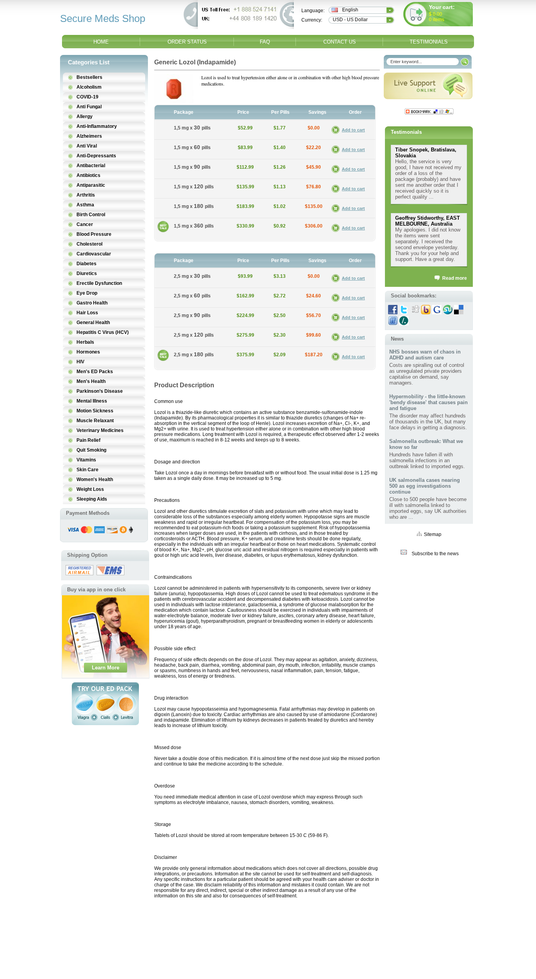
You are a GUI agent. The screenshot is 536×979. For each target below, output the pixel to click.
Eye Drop (87, 293)
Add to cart (353, 130)
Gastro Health (92, 303)
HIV (80, 362)
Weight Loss (90, 489)
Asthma (85, 205)
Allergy (85, 116)
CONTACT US (339, 42)
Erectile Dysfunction (99, 283)
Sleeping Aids (92, 499)
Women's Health (95, 479)
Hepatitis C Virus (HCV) (103, 332)
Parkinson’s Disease (100, 391)
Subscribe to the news (435, 553)
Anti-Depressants (96, 156)
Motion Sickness (95, 411)
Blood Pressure (94, 234)
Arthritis (86, 195)
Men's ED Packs (95, 371)
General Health (93, 322)
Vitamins (86, 460)
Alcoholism (89, 87)
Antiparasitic (91, 185)
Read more (454, 278)
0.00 (437, 14)
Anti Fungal (89, 106)
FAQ (265, 42)
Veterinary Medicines (100, 430)
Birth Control (91, 214)
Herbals (85, 342)
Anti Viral (87, 146)
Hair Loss (87, 312)
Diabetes (87, 263)
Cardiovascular (94, 254)
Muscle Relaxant (95, 420)
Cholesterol (89, 244)
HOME (101, 42)
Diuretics (87, 273)
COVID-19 (87, 97)
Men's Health (91, 381)
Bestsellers (89, 77)
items (438, 19)
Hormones (88, 352)
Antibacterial (91, 165)
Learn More (105, 668)
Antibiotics (88, 175)
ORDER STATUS (187, 42)
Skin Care (87, 469)
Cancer (85, 224)
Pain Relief (88, 440)
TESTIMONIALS (429, 42)
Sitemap (432, 534)
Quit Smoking (91, 450)
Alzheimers (89, 136)
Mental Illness (92, 401)
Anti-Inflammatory (97, 126)
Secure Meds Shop (102, 18)
